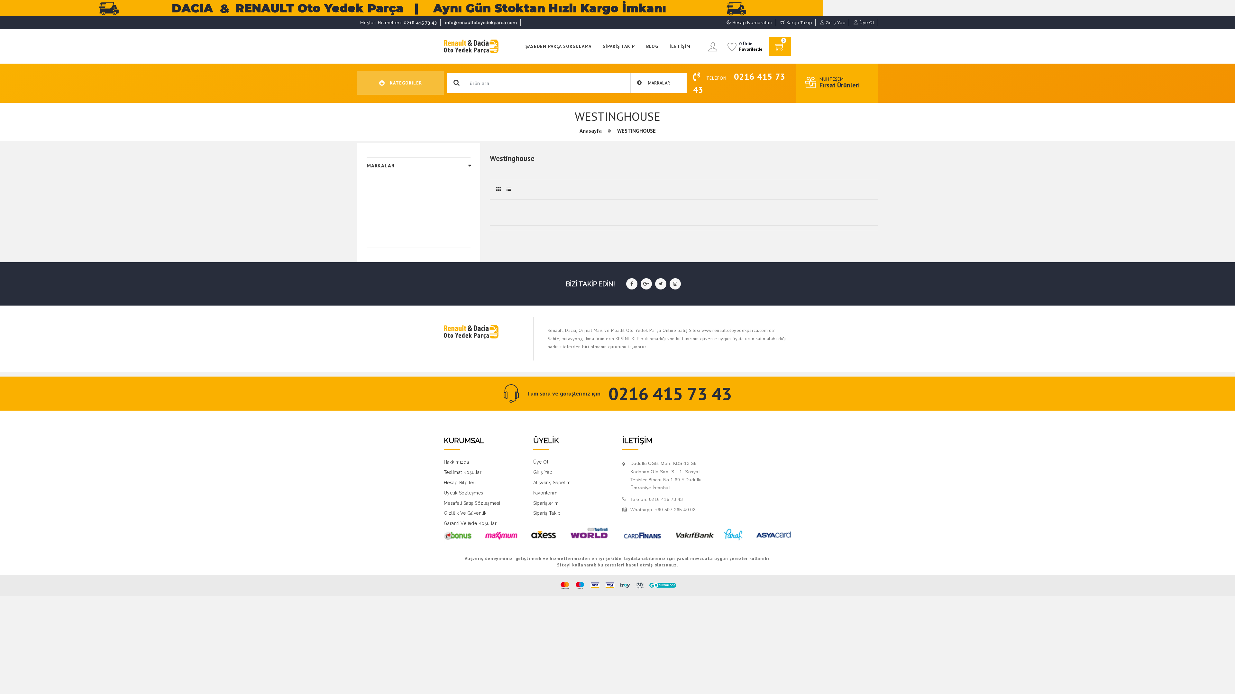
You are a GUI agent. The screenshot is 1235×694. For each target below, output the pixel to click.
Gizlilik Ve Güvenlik (465, 513)
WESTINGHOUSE (636, 130)
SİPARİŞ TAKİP (619, 46)
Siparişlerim (546, 503)
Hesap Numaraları (752, 22)
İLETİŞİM (680, 46)
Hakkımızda (456, 462)
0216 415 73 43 (398, 22)
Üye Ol (866, 22)
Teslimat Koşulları (463, 472)
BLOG (652, 46)
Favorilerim (545, 492)
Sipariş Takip (547, 513)
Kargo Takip (798, 22)
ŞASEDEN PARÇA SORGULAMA (559, 46)
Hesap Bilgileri (460, 482)
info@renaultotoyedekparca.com (481, 22)
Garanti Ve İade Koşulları (471, 523)
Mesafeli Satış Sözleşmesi (472, 503)
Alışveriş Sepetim (552, 482)
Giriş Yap (835, 22)
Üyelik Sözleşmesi (464, 492)
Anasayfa (591, 130)
